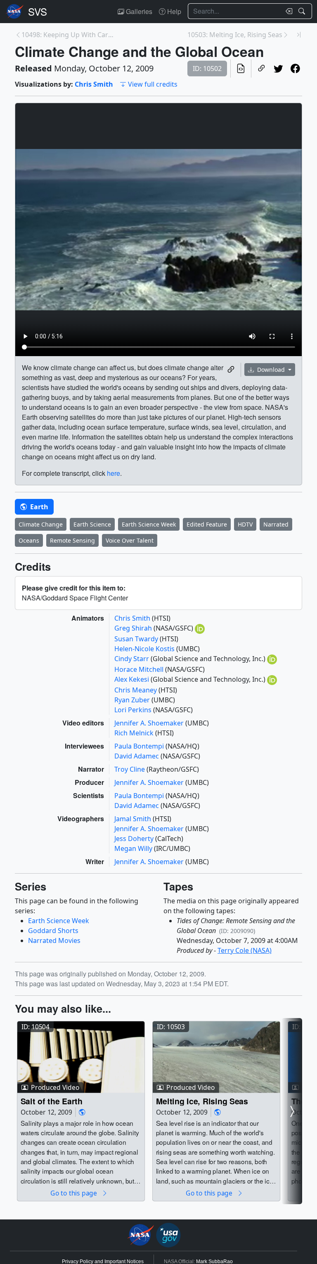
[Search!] (302, 11)
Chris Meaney (136, 690)
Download (270, 369)
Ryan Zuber (132, 699)
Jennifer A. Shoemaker (149, 723)
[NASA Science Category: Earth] (82, 1112)
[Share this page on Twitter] (278, 68)
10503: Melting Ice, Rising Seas (234, 34)
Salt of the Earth (52, 1101)
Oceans (29, 540)
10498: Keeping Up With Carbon (68, 34)
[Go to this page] (80, 1057)
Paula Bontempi (140, 746)
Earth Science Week (149, 524)
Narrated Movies (54, 940)
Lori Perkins (133, 709)
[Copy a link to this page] (261, 68)
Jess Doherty (134, 838)
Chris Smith (94, 84)
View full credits (152, 84)
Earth (38, 506)
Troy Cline (130, 769)
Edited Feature (207, 524)
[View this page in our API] (241, 68)
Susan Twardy (137, 638)
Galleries (138, 11)
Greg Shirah (134, 628)
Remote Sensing (72, 540)
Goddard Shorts (53, 930)
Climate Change (41, 524)
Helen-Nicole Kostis (145, 648)
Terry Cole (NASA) (245, 950)
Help (173, 11)
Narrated (276, 524)
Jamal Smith (133, 818)
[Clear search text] (287, 11)
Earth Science (92, 524)
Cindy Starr (132, 658)
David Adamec (137, 756)
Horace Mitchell (139, 669)
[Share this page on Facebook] (295, 68)
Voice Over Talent (130, 540)
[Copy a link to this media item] (231, 370)
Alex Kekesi (132, 679)
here (113, 473)
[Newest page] (299, 35)
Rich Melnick (134, 732)
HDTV (245, 524)
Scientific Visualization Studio (37, 11)
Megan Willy (134, 848)
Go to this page (74, 1193)
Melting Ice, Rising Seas (202, 1101)
